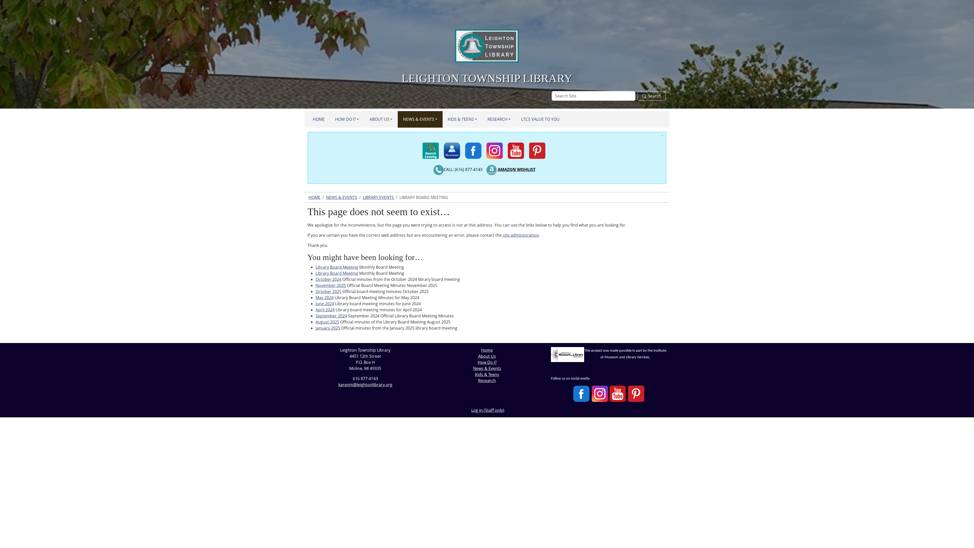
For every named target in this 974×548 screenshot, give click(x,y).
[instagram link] (494, 148)
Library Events (378, 197)
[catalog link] (431, 148)
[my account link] (452, 148)
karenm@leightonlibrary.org (365, 384)
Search (654, 96)
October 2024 (328, 279)
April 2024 (325, 310)
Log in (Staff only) (487, 410)
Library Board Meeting (337, 267)
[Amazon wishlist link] (491, 169)
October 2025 (328, 291)
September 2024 (331, 316)
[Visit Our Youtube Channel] (618, 394)
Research (498, 119)
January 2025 (328, 328)
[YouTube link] (516, 148)
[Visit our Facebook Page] (581, 394)
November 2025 (331, 285)
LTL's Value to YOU (540, 119)
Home (319, 119)
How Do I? (345, 119)
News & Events (418, 119)
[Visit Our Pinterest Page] (636, 394)
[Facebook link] (473, 148)
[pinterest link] (537, 148)
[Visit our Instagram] (600, 394)
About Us (379, 119)
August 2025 (327, 322)
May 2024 (325, 297)
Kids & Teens (461, 119)
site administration (521, 235)
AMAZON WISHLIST (516, 169)
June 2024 (325, 303)
